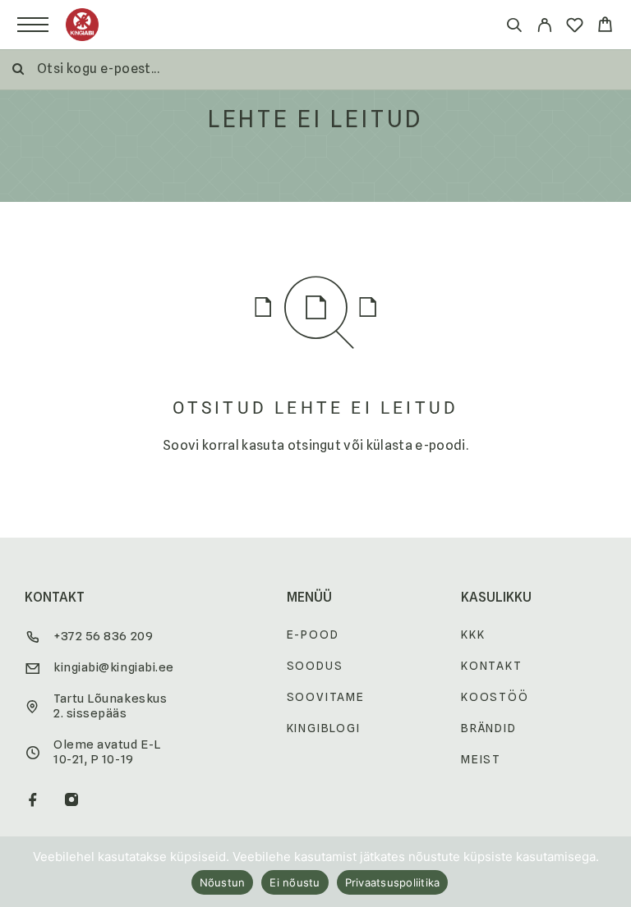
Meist (481, 759)
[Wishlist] (574, 27)
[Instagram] (72, 801)
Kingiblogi (324, 728)
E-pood (313, 634)
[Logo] (82, 24)
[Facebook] (33, 801)
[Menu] (33, 24)
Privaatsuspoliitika (392, 882)
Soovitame (326, 696)
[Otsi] (514, 27)
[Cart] (605, 26)
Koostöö (495, 696)
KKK (473, 634)
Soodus (315, 665)
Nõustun (223, 882)
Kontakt (492, 665)
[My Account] (544, 27)
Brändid (489, 728)
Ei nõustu (294, 882)
